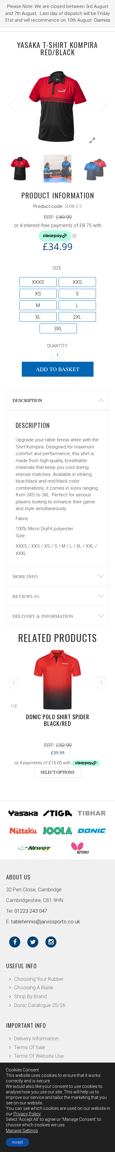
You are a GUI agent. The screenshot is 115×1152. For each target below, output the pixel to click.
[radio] (38, 282)
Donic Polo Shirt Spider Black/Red (57, 719)
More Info (25, 576)
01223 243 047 (30, 911)
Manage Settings (22, 1130)
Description (27, 400)
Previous (12, 103)
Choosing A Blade (33, 988)
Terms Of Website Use (39, 1056)
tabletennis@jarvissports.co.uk (45, 922)
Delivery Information (36, 1039)
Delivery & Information (43, 616)
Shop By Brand (30, 996)
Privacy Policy (27, 1113)
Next (103, 103)
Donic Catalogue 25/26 (39, 1005)
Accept (17, 1142)
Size (57, 268)
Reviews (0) (26, 596)
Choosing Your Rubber (38, 979)
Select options (57, 772)
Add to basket (57, 369)
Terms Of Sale (29, 1047)
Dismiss (102, 20)
